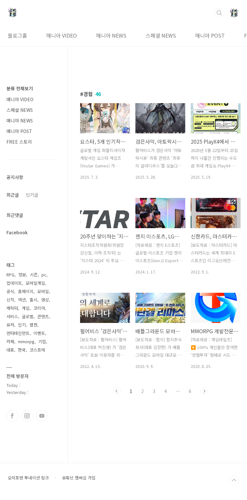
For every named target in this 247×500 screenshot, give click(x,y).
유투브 (42, 416)
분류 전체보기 (19, 88)
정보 (22, 275)
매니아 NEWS (111, 35)
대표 (10, 350)
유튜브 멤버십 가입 (79, 477)
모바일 (43, 291)
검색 (219, 13)
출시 (33, 300)
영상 (45, 300)
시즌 (34, 275)
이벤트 (39, 333)
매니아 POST (210, 35)
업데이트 (14, 283)
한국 (22, 350)
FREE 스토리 (19, 141)
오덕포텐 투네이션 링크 (28, 477)
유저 (10, 325)
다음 (204, 391)
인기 (22, 325)
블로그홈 (17, 35)
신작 (10, 300)
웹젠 (33, 325)
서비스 (12, 316)
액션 (22, 300)
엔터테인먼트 (18, 333)
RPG (10, 275)
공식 (10, 291)
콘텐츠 (43, 316)
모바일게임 (35, 283)
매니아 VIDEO (61, 35)
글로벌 (27, 316)
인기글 (32, 195)
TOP (234, 480)
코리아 (39, 308)
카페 (10, 341)
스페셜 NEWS (161, 35)
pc (43, 275)
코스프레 (37, 350)
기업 (42, 341)
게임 (26, 308)
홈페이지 (25, 291)
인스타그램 (27, 416)
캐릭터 (12, 308)
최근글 (12, 195)
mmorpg (26, 341)
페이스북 (12, 416)
